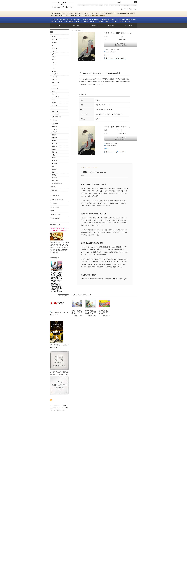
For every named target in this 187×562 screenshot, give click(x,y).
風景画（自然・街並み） (57, 199)
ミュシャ (54, 105)
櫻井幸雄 (54, 137)
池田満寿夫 (55, 123)
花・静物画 (53, 203)
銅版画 (101, 5)
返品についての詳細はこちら (112, 49)
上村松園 (54, 126)
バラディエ (55, 88)
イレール (54, 45)
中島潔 (82, 30)
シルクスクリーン (113, 5)
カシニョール (55, 48)
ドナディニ (55, 85)
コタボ (54, 65)
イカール (54, 42)
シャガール (55, 74)
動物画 (52, 210)
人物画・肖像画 (54, 207)
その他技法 (134, 5)
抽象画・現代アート (56, 214)
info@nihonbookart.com (99, 15)
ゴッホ (54, 71)
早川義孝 (54, 157)
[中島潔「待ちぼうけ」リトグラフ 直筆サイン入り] (90, 303)
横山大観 (54, 178)
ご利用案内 (76, 25)
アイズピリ (55, 39)
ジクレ (120, 5)
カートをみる (134, 9)
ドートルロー (55, 82)
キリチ (54, 57)
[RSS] (51, 400)
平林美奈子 (55, 180)
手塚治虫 (54, 140)
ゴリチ (54, 68)
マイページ (125, 9)
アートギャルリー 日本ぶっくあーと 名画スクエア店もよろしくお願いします (59, 407)
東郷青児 (54, 143)
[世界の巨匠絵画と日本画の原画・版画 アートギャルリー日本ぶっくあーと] (62, 9)
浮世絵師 (52, 187)
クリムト (54, 62)
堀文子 (54, 172)
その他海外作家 (56, 117)
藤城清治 (54, 166)
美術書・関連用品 (55, 218)
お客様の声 (111, 25)
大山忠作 (54, 129)
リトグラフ (95, 5)
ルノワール (55, 111)
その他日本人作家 (57, 183)
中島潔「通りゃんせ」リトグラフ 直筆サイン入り (77, 312)
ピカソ (54, 91)
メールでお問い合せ (93, 25)
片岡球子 (54, 132)
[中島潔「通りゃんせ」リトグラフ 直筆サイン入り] (77, 303)
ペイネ (54, 99)
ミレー (54, 102)
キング (54, 59)
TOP (58, 25)
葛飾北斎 (54, 190)
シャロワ (54, 77)
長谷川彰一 (55, 155)
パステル (88, 5)
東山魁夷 (54, 160)
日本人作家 (77, 30)
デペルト (54, 79)
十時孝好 (54, 146)
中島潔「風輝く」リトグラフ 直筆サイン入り (104, 312)
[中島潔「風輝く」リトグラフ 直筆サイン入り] (104, 303)
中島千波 (54, 152)
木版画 (106, 5)
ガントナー (55, 51)
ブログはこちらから (63, 295)
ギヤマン (54, 54)
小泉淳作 (54, 135)
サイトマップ (128, 25)
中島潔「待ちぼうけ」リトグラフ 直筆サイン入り (90, 312)
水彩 (84, 5)
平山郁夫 (54, 163)
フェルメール (55, 96)
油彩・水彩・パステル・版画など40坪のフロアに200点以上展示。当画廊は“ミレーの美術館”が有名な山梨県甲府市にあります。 (59, 240)
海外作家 (52, 36)
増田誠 (54, 175)
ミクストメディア (127, 5)
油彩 (79, 5)
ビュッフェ (55, 94)
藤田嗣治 (54, 169)
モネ (53, 108)
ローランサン (55, 114)
